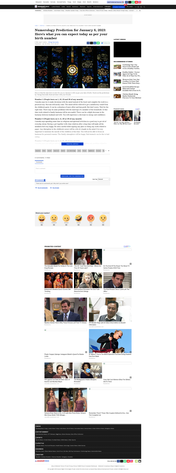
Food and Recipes (50, 445)
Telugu (69, 2)
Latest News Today (53, 428)
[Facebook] (126, 2)
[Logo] (42, 7)
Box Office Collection (77, 434)
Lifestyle (108, 6)
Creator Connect (118, 7)
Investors (122, 466)
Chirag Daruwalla (53, 42)
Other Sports (72, 440)
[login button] (139, 7)
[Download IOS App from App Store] (139, 461)
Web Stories (81, 445)
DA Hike (66, 451)
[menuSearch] (144, 7)
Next (139, 11)
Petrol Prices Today (101, 10)
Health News (59, 445)
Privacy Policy (73, 466)
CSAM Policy (81, 466)
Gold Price (60, 451)
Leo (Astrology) (71, 150)
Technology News (86, 451)
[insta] (139, 2)
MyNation (95, 2)
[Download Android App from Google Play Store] (136, 461)
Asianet (42, 461)
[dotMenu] (136, 6)
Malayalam (39, 2)
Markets (82, 6)
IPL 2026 (130, 6)
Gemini (63, 150)
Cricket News (47, 440)
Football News (56, 440)
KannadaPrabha (61, 2)
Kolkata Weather (48, 10)
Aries (44, 150)
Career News (73, 445)
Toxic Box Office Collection (87, 10)
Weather (38, 457)
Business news (40, 451)
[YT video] (136, 2)
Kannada (52, 2)
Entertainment (98, 6)
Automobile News (96, 451)
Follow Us (106, 43)
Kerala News (88, 428)
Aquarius (38, 150)
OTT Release (51, 434)
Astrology (66, 445)
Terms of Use (64, 466)
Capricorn (56, 150)
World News (70, 428)
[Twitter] (129, 2)
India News (63, 428)
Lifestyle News (40, 445)
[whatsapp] (133, 2)
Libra (79, 150)
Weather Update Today (72, 10)
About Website (55, 466)
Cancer (49, 150)
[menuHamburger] (141, 7)
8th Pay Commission (74, 451)
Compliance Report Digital (111, 466)
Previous (137, 11)
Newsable (46, 2)
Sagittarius (91, 150)
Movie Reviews (66, 434)
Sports (89, 6)
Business (75, 6)
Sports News (39, 440)
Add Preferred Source (114, 2)
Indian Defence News (98, 428)
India (63, 6)
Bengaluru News (109, 428)
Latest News (56, 6)
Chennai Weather (56, 457)
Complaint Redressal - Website (94, 466)
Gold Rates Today (59, 10)
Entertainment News (41, 434)
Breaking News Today (41, 428)
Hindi (84, 2)
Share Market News (50, 451)
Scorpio (98, 150)
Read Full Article (72, 144)
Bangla (79, 2)
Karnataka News (79, 428)
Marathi (89, 2)
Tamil (74, 2)
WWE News (64, 440)
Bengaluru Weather (67, 457)
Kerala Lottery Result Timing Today (118, 10)
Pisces (84, 150)
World (68, 6)
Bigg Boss (58, 434)
